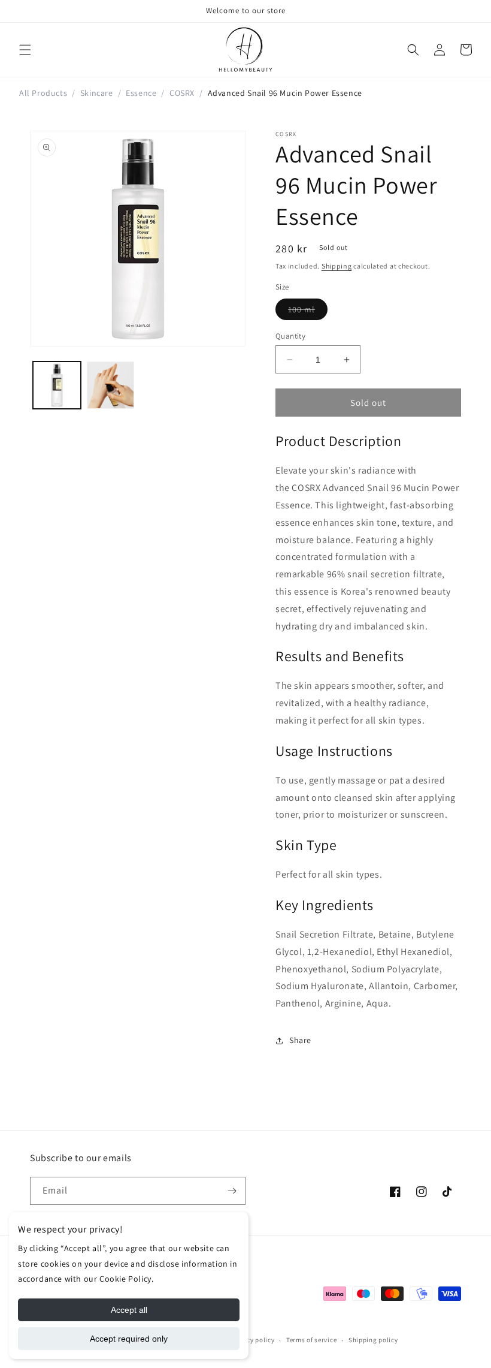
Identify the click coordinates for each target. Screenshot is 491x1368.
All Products (43, 93)
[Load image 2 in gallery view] (111, 385)
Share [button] (300, 1040)
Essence (141, 93)
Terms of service (311, 1340)
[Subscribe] (232, 1191)
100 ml (308, 311)
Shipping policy (373, 1340)
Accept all (129, 1310)
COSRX (182, 93)
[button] (25, 50)
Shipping (337, 265)
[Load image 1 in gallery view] (57, 385)
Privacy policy (253, 1340)
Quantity (290, 336)
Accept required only (129, 1338)
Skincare (96, 93)
